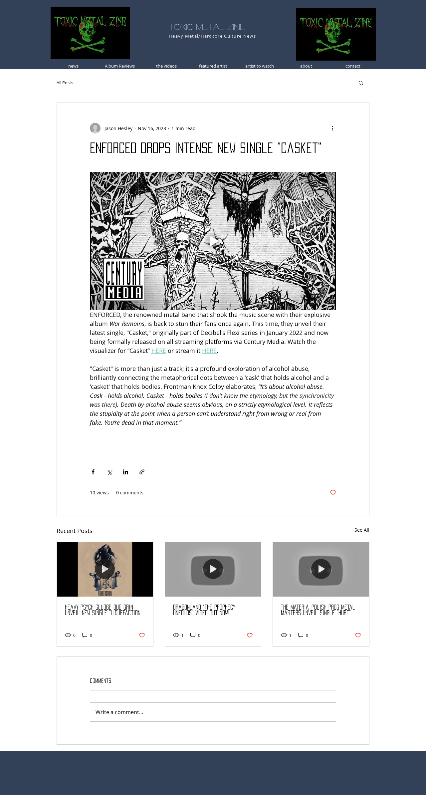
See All (361, 530)
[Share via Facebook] (93, 472)
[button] (361, 82)
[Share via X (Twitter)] (109, 472)
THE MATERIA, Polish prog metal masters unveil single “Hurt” (318, 610)
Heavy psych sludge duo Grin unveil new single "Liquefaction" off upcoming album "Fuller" (103, 610)
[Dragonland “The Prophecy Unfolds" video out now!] (213, 569)
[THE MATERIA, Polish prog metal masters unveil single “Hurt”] (321, 569)
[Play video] (213, 241)
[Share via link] (142, 472)
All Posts (65, 83)
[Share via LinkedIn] (125, 472)
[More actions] (332, 128)
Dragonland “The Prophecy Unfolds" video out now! (204, 610)
